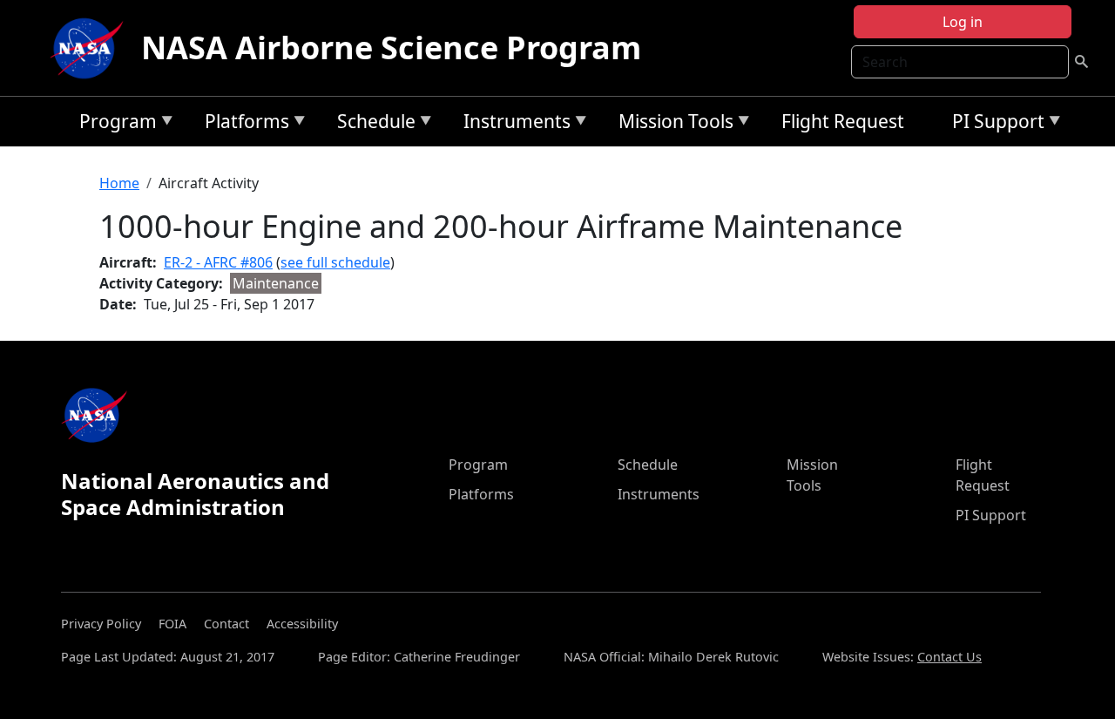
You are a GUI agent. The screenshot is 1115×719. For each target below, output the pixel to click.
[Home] (90, 48)
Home (119, 183)
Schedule (372, 124)
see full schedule (335, 262)
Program (114, 124)
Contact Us (949, 656)
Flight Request (842, 121)
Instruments (513, 124)
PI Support (993, 124)
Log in (963, 21)
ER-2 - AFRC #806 (218, 262)
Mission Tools (671, 124)
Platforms (242, 124)
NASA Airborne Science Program (391, 47)
